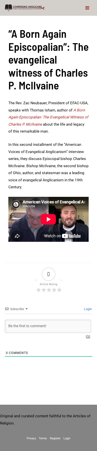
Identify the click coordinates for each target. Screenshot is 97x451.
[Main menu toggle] (87, 8)
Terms (43, 438)
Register (55, 438)
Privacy (31, 438)
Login (87, 309)
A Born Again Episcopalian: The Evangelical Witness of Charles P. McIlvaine (48, 117)
